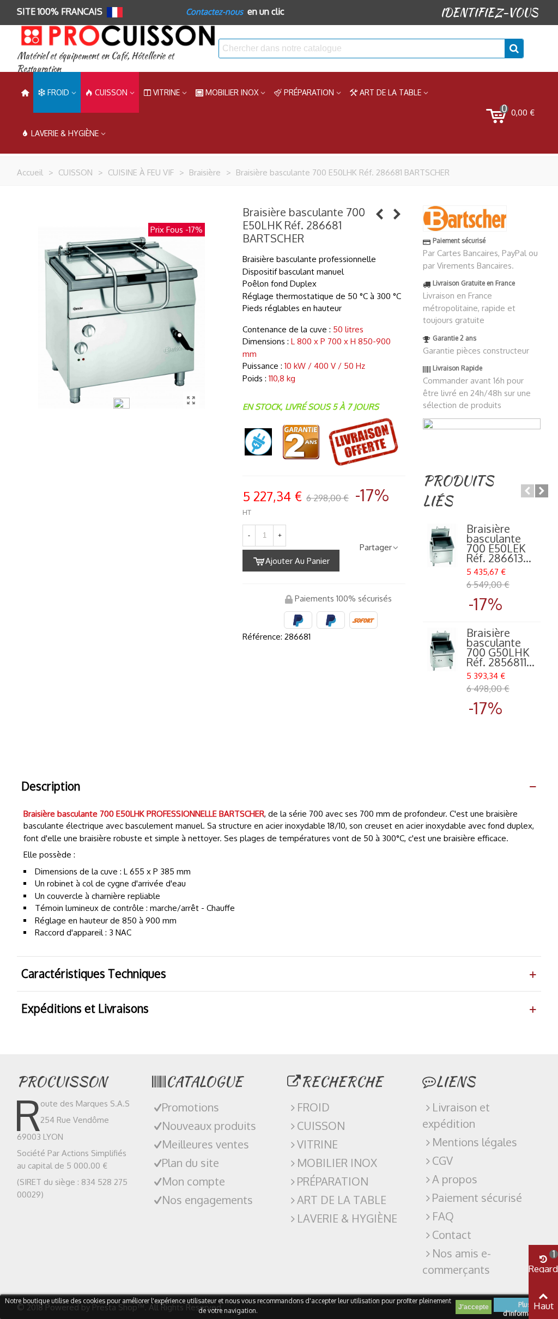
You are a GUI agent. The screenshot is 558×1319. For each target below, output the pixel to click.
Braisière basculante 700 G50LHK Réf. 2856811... (500, 647)
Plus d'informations (525, 1306)
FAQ (443, 1216)
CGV (442, 1160)
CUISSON (111, 92)
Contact (451, 1234)
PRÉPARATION (309, 92)
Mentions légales (474, 1142)
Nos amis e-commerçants (456, 1261)
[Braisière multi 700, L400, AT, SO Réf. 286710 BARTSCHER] (380, 213)
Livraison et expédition (456, 1115)
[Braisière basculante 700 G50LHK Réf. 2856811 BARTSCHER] (442, 649)
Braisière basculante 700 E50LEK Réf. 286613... (498, 543)
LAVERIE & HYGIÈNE (65, 133)
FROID (58, 92)
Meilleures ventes (205, 1144)
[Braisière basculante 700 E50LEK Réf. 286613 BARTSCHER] (397, 213)
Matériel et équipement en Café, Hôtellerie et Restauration (95, 62)
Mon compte (193, 1181)
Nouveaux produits (209, 1126)
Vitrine (166, 92)
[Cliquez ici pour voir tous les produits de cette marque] (465, 218)
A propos (454, 1179)
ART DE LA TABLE (390, 92)
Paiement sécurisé (477, 1197)
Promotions (190, 1107)
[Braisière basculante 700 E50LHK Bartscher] (191, 400)
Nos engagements (207, 1200)
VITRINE (317, 1144)
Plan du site (190, 1163)
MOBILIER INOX (231, 92)
